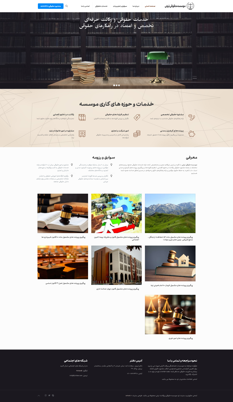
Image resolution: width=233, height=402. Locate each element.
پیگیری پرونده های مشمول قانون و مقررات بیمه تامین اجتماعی (116, 238)
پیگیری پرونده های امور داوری (181, 338)
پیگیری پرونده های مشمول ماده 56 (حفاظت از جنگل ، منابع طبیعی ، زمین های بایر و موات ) (170, 238)
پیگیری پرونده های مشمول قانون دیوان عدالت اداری (117, 289)
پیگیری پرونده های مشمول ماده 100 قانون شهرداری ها (63, 237)
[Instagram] (45, 395)
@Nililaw (79, 370)
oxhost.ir (129, 395)
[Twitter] (49, 395)
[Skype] (53, 395)
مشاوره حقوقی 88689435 (51, 6)
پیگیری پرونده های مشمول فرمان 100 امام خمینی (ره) (172, 285)
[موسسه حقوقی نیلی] (178, 6)
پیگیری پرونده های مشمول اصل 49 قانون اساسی (65, 283)
